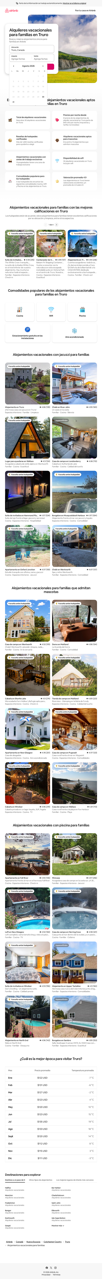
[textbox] (20, 58)
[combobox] (31, 50)
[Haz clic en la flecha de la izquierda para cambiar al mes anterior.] (13, 66)
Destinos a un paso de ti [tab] (15, 1180)
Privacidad (46, 1275)
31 (13, 102)
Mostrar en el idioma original (74, 3)
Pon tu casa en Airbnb (85, 10)
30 (43, 97)
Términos (56, 1275)
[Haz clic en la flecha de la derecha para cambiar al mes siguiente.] (43, 66)
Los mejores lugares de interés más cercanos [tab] (75, 1180)
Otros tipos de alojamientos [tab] (40, 1180)
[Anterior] (46, 225)
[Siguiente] (56, 225)
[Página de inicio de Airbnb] (11, 11)
